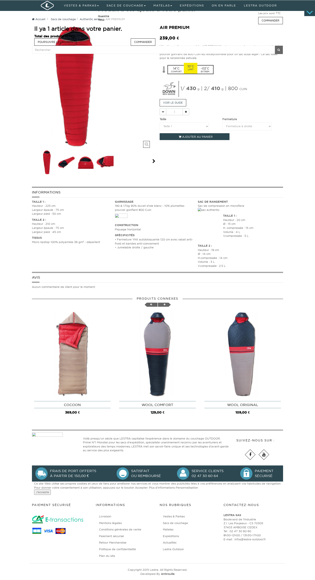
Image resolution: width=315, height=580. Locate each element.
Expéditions (171, 536)
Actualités (169, 542)
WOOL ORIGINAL (242, 405)
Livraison (105, 516)
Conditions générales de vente (120, 529)
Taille (163, 119)
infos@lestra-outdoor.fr (250, 539)
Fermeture (230, 119)
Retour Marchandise (112, 542)
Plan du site (107, 555)
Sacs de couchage (175, 522)
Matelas (168, 529)
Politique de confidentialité (117, 549)
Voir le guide (173, 102)
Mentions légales (110, 522)
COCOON (72, 405)
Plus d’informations (162, 487)
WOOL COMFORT (157, 405)
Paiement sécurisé (111, 536)
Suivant (153, 161)
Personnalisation (187, 487)
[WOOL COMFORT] (157, 354)
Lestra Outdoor (173, 549)
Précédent (33, 161)
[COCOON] (72, 354)
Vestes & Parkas (174, 516)
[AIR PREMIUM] (47, 162)
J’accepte (42, 492)
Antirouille (168, 573)
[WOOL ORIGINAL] (242, 354)
